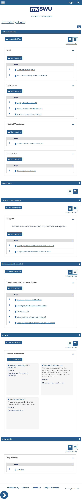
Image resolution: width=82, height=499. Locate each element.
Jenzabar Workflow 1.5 (17, 399)
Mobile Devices (7, 183)
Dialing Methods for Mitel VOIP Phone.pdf (31, 317)
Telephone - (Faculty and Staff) (12, 264)
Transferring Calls (23, 311)
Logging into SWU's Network (27, 103)
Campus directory (51, 487)
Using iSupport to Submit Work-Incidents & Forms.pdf (35, 246)
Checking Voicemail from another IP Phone (31, 306)
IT (40, 16)
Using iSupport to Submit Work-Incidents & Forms (34, 252)
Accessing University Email (26, 70)
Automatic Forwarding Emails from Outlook (32, 75)
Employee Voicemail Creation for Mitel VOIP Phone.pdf (36, 323)
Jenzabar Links (7, 439)
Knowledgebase (47, 16)
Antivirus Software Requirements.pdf (29, 108)
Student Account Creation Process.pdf (30, 144)
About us (25, 487)
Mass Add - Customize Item (53, 365)
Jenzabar (5, 335)
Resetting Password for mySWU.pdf (29, 114)
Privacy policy (13, 487)
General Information (9, 32)
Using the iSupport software (11, 200)
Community (34, 16)
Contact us (36, 487)
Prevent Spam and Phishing (26, 171)
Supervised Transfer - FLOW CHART (29, 300)
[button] (13, 39)
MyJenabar (20, 469)
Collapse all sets (71, 44)
